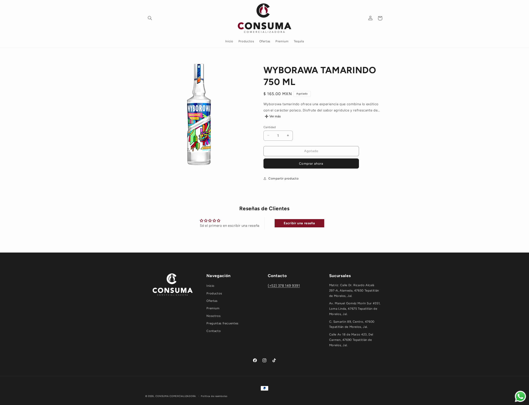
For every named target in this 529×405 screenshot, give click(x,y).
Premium (212, 308)
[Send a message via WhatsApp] (520, 396)
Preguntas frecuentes (222, 323)
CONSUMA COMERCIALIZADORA (175, 396)
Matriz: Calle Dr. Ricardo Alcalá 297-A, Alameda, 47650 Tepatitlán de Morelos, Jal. (354, 290)
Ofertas (211, 301)
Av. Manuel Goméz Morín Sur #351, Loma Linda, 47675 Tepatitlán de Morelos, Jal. (354, 308)
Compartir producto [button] (283, 178)
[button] (150, 18)
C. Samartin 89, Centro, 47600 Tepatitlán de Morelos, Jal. (351, 324)
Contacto (213, 331)
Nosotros (213, 316)
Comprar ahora (311, 163)
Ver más (275, 116)
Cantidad (269, 127)
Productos (214, 293)
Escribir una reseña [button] (299, 223)
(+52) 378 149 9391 (284, 285)
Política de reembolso (214, 396)
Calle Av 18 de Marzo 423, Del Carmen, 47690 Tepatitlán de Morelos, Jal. (351, 340)
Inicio (210, 286)
